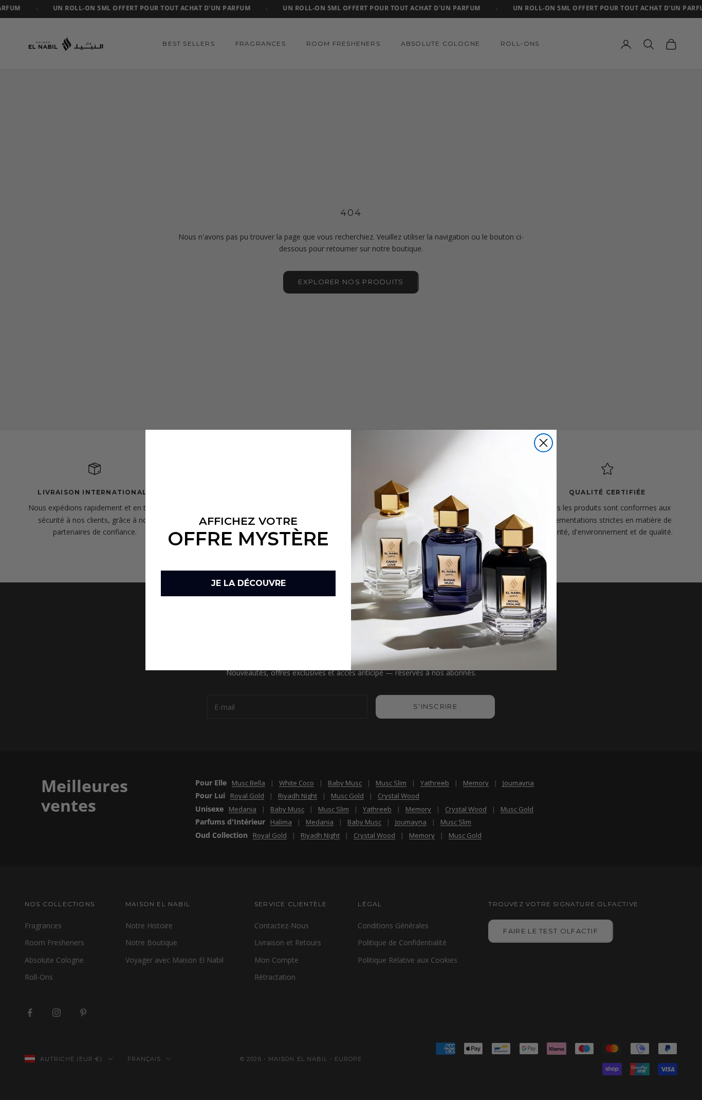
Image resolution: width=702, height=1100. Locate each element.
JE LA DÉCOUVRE (248, 583)
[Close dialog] (543, 443)
